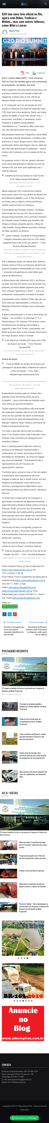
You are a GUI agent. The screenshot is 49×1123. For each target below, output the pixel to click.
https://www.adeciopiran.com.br (17, 569)
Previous (5, 937)
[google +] (15, 614)
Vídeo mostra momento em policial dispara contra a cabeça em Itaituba (32, 885)
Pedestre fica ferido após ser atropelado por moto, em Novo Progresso (31, 721)
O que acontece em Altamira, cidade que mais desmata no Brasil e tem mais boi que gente (33, 736)
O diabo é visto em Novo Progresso (31, 870)
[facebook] (4, 614)
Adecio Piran (14, 30)
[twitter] (9, 614)
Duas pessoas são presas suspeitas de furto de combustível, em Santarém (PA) (33, 774)
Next (41, 937)
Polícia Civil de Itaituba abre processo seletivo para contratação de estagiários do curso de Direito (33, 755)
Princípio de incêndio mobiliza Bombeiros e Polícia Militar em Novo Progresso (33, 706)
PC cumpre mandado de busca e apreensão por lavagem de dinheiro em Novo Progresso (23, 833)
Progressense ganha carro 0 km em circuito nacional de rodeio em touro (32, 856)
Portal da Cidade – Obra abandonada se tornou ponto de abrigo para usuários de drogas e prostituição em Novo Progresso (34, 908)
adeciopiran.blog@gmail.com (22, 587)
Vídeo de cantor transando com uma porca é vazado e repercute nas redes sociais (33, 845)
